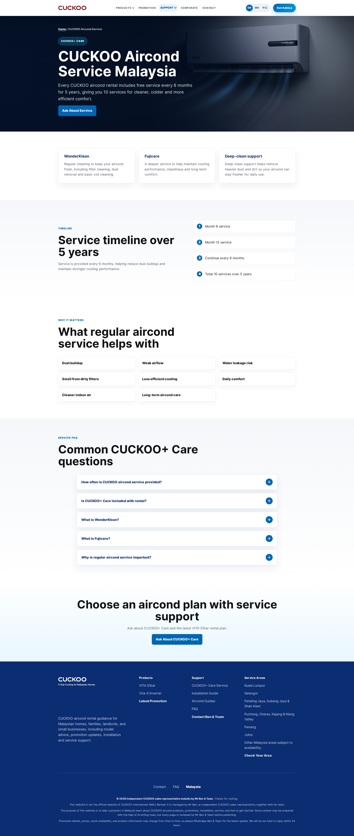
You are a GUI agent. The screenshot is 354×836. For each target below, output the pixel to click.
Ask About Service (77, 110)
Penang (250, 727)
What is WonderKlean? (100, 520)
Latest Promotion (153, 701)
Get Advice (284, 7)
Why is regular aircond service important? (116, 557)
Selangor (251, 693)
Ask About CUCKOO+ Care (177, 639)
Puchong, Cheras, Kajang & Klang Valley (269, 716)
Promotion (147, 7)
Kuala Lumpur (254, 685)
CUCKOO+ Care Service (210, 685)
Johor (248, 735)
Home (62, 29)
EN (249, 7)
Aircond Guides (203, 701)
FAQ (195, 709)
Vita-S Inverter (150, 693)
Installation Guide (205, 693)
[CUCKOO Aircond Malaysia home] (72, 8)
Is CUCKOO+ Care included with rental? (113, 501)
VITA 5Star (147, 685)
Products (123, 7)
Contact (209, 7)
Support (167, 7)
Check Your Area (258, 755)
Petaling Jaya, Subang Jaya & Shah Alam (266, 703)
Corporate (189, 7)
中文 (264, 7)
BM (257, 7)
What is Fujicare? (95, 538)
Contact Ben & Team (208, 717)
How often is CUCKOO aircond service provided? (121, 482)
